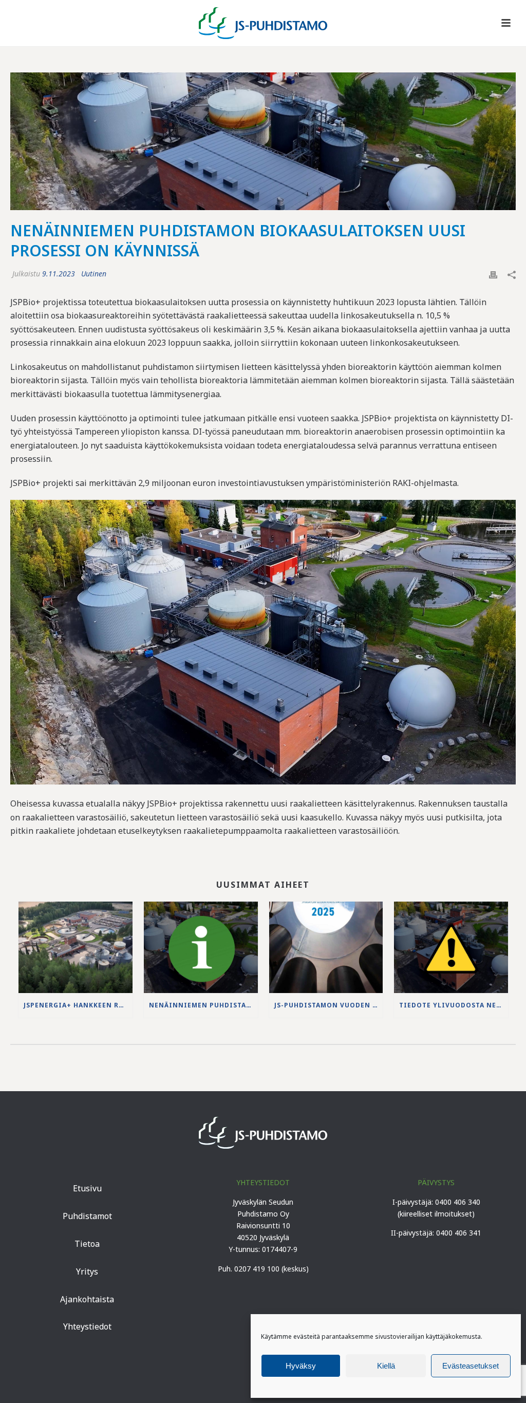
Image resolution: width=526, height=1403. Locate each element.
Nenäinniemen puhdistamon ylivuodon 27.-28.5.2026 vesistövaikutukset (203, 1005)
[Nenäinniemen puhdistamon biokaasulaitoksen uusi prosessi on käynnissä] (263, 141)
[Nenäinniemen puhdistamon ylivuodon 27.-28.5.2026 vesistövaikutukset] (201, 947)
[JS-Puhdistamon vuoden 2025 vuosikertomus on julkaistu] (326, 947)
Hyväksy (301, 1365)
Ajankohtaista (87, 1299)
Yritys (87, 1271)
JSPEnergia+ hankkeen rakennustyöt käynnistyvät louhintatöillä (78, 1005)
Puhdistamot (87, 1216)
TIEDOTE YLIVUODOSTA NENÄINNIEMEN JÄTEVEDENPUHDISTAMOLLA (453, 1005)
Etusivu (87, 1188)
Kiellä (386, 1365)
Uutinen (93, 273)
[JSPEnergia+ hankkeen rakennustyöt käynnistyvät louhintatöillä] (75, 947)
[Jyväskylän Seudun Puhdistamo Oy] (263, 23)
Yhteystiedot (87, 1326)
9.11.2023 (58, 273)
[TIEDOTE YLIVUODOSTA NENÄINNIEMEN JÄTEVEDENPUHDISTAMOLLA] (451, 947)
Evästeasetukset (470, 1365)
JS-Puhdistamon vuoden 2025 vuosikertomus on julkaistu (328, 1005)
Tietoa (87, 1243)
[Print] (493, 273)
